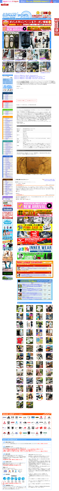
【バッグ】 (41, 77)
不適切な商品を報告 (32, 104)
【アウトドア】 (34, 78)
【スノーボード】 (35, 77)
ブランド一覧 (22, 76)
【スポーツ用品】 (28, 77)
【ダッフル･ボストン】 (34, 75)
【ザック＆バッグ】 (41, 78)
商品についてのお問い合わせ (22, 104)
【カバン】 (27, 75)
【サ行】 (26, 76)
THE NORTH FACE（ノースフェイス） (35, 76)
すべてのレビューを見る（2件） (49, 179)
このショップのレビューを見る (49, 180)
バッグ (44, 76)
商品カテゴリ (22, 75)
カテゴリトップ (16, 75)
